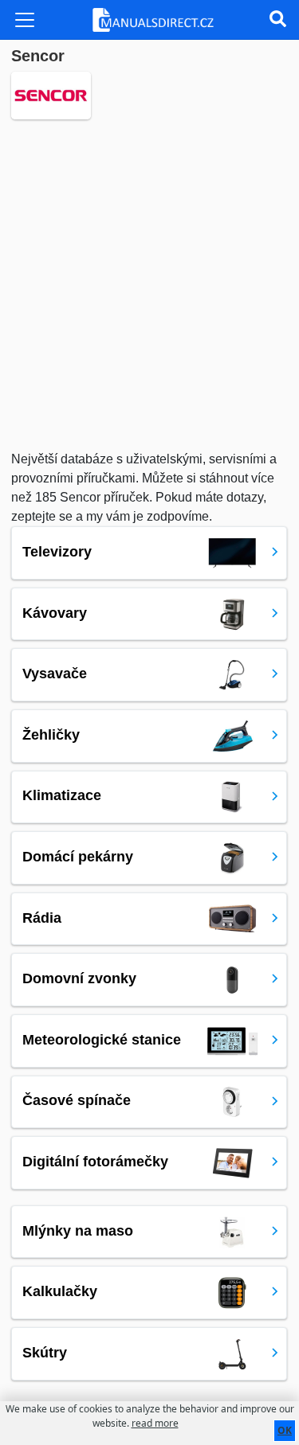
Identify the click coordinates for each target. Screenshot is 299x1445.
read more (155, 1423)
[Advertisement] (149, 284)
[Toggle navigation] (25, 20)
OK (284, 1430)
